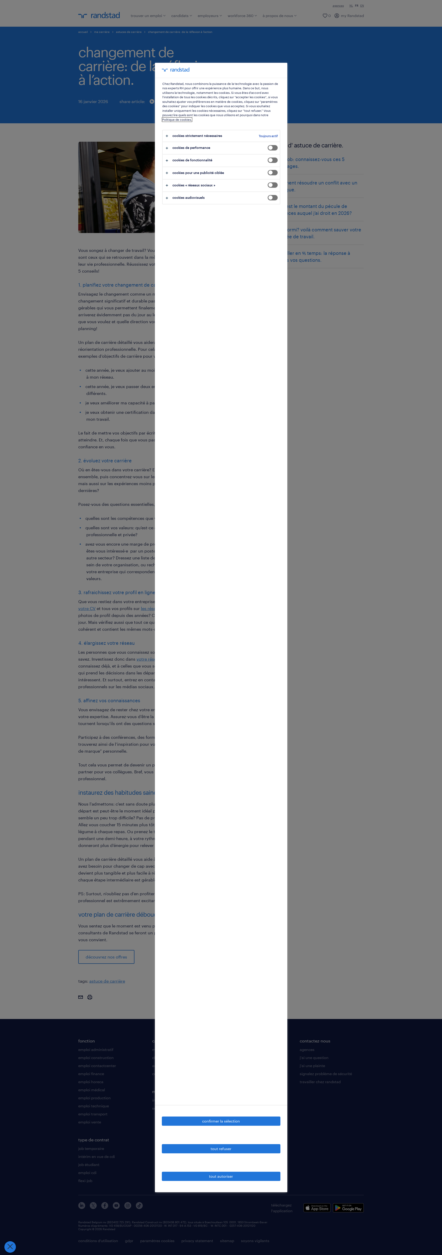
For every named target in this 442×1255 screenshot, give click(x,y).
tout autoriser (221, 1176)
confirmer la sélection (221, 1121)
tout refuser (221, 1148)
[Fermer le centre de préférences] (10, 1247)
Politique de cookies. (177, 119)
